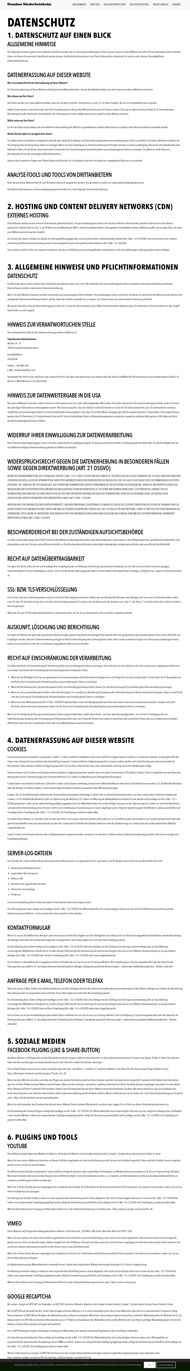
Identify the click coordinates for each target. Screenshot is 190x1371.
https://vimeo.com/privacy (123, 1282)
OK (150, 1365)
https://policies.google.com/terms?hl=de (71, 1357)
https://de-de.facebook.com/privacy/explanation (36, 1098)
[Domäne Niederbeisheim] (29, 4)
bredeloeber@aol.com (25, 370)
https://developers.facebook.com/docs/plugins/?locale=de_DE (36, 1073)
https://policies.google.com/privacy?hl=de (133, 1209)
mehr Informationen (166, 1365)
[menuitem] (79, 4)
